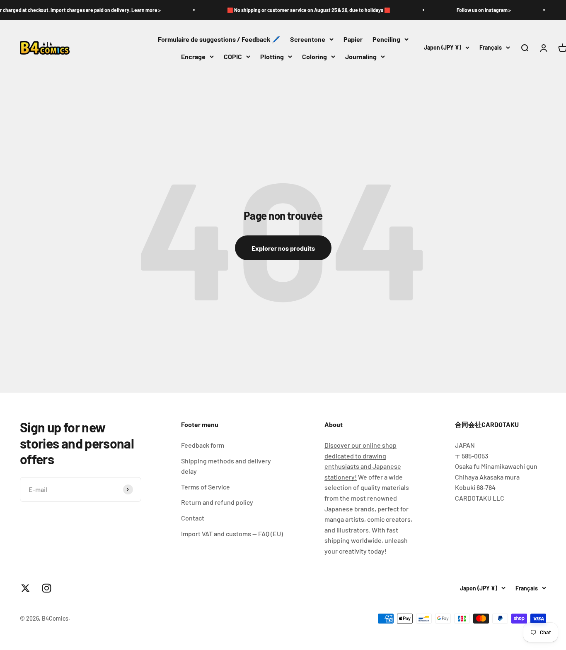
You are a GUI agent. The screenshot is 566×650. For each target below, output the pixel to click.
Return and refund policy (217, 502)
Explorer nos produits (283, 248)
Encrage (193, 56)
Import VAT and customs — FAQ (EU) (232, 533)
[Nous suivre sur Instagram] (46, 588)
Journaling (361, 56)
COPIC (233, 56)
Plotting (272, 56)
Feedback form (202, 445)
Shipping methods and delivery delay (226, 466)
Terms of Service (205, 487)
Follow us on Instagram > (474, 10)
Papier (353, 39)
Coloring (314, 56)
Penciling (386, 39)
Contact (192, 518)
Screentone (307, 39)
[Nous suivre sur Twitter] (25, 588)
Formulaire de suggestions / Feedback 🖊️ (219, 39)
